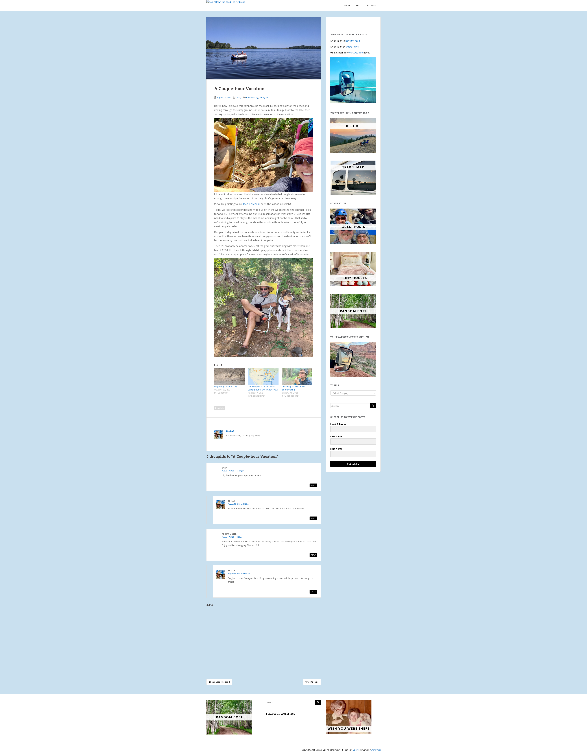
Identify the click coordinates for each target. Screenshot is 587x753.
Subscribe (371, 5)
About (347, 5)
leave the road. (352, 40)
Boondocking (252, 97)
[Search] (373, 405)
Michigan (264, 97)
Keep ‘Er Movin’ (251, 204)
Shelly (238, 97)
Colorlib (356, 750)
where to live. (352, 46)
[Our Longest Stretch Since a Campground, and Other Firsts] (263, 376)
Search (358, 5)
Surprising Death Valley (225, 386)
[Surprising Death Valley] (229, 376)
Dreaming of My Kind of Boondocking (293, 388)
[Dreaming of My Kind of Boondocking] (297, 376)
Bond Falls (219, 408)
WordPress (376, 750)
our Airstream (356, 52)
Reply (313, 485)
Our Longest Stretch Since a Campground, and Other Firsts (263, 388)
